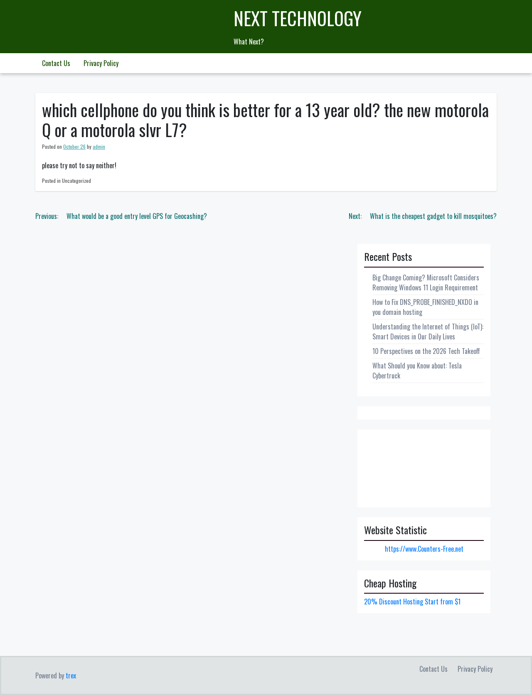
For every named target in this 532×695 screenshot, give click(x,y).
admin (99, 146)
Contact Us (56, 63)
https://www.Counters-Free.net (424, 549)
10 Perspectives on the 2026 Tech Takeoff (426, 351)
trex (71, 675)
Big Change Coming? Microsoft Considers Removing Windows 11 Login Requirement (425, 282)
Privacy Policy (101, 63)
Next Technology (298, 18)
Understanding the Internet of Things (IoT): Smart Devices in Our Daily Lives (427, 331)
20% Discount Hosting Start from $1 (412, 602)
